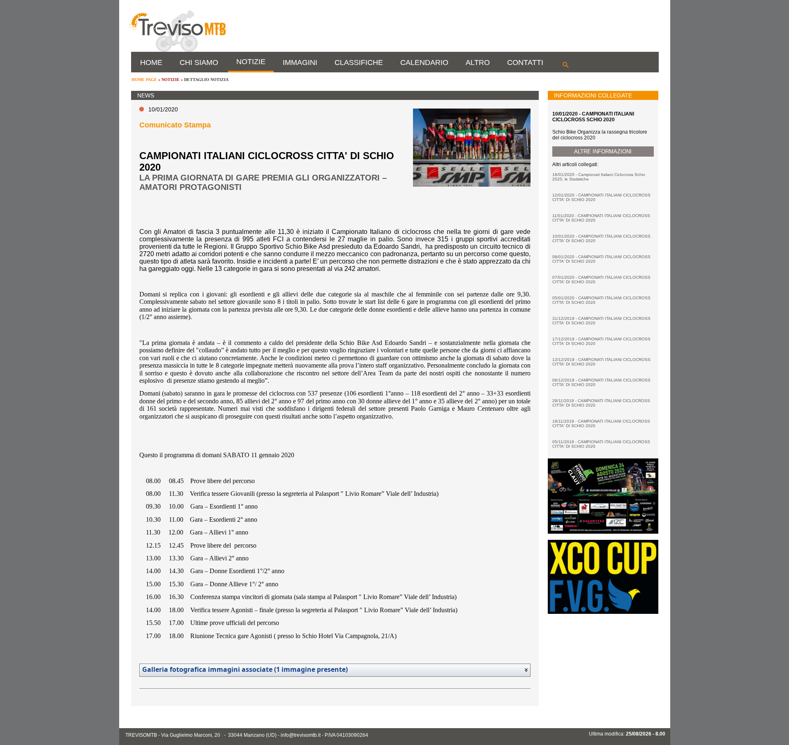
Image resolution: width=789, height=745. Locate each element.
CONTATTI (525, 62)
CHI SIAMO (199, 62)
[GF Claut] (603, 532)
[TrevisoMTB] (177, 50)
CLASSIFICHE (359, 62)
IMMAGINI (300, 62)
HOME (151, 62)
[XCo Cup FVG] (603, 612)
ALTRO (478, 62)
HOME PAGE (144, 79)
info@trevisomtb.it (301, 735)
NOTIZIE (250, 62)
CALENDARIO (424, 62)
